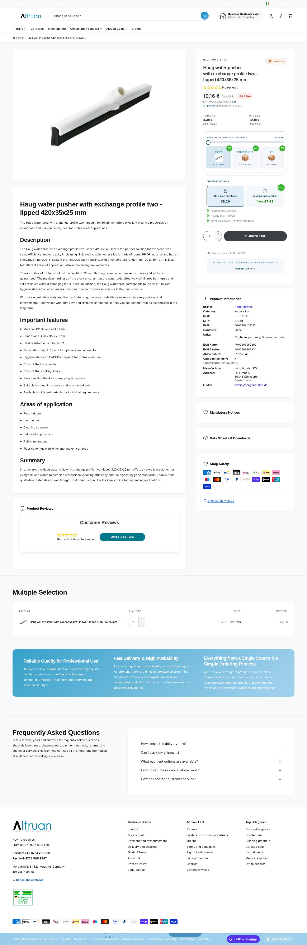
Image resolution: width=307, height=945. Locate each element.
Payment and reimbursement (147, 840)
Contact (193, 3)
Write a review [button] (122, 537)
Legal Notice (136, 869)
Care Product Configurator (221, 3)
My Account (252, 3)
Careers (192, 829)
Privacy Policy (137, 864)
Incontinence (254, 852)
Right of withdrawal (200, 852)
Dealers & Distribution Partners (207, 835)
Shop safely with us (221, 500)
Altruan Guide (115, 28)
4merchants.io (50, 939)
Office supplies (255, 864)
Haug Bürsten (243, 306)
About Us (134, 858)
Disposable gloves (258, 829)
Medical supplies (257, 858)
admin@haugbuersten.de (251, 385)
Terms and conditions (201, 846)
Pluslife (18, 28)
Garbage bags (255, 846)
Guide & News (137, 852)
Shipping (208, 105)
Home (20, 37)
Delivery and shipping (142, 846)
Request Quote (243, 268)
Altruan (25, 939)
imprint (191, 840)
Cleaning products (258, 840)
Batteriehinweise (198, 869)
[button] (15, 16)
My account (136, 835)
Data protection (197, 858)
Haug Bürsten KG (215, 59)
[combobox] (129, 16)
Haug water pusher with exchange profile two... (56, 37)
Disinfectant (254, 835)
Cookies (192, 864)
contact (133, 829)
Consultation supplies (84, 28)
